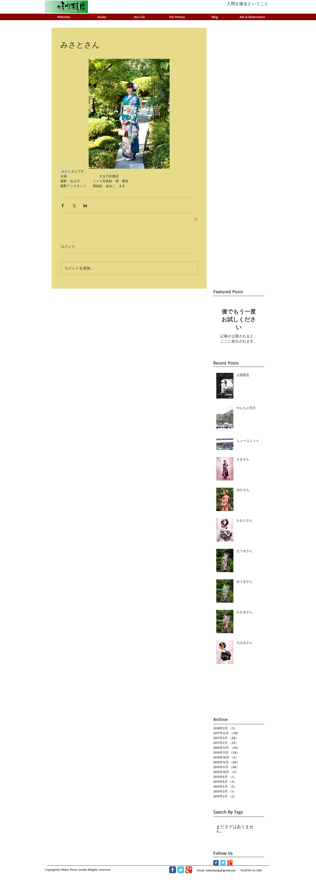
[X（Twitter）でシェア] (74, 205)
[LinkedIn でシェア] (85, 205)
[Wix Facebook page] (172, 869)
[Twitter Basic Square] (223, 862)
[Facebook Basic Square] (216, 862)
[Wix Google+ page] (188, 869)
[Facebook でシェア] (62, 205)
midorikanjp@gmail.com (220, 870)
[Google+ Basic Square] (229, 862)
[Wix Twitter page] (180, 869)
